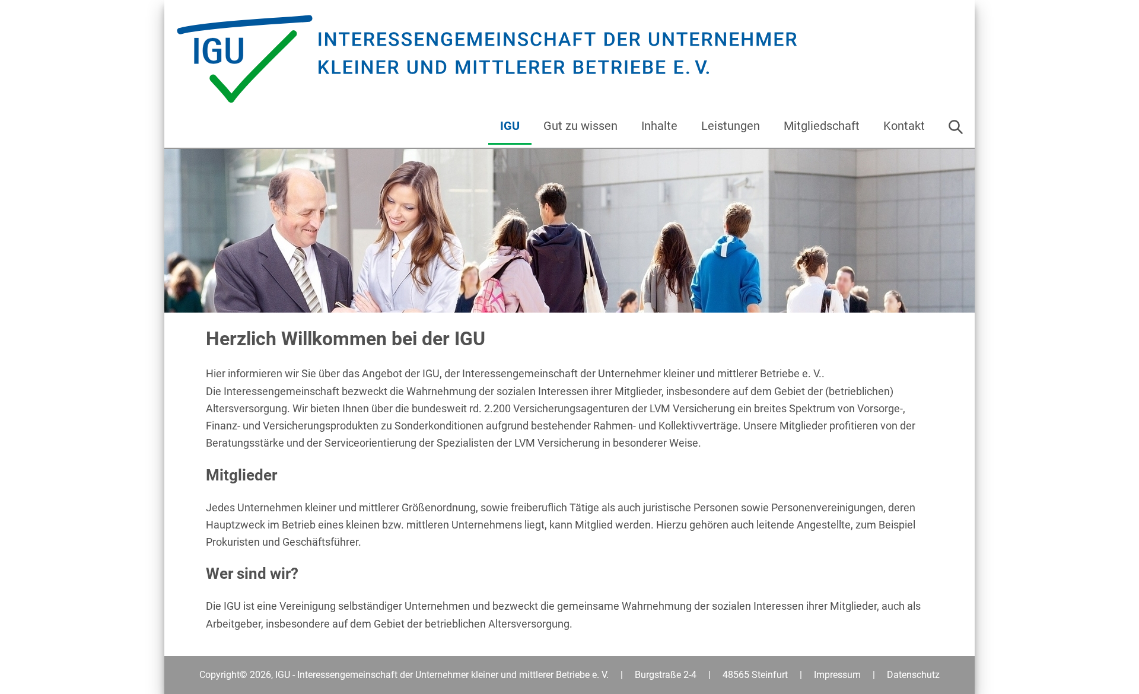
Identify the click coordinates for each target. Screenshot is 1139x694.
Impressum (837, 674)
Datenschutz (913, 674)
